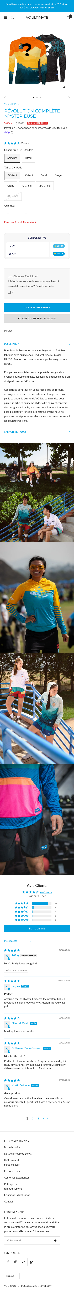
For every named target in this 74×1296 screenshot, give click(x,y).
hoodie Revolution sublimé (25, 350)
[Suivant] (68, 97)
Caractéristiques (15, 432)
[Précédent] (5, 97)
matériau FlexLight (33, 354)
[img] (12, 950)
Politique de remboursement (13, 1186)
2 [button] (33, 1118)
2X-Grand (44, 185)
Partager (8, 330)
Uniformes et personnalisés (12, 1162)
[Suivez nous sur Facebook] (8, 1262)
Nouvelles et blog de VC (18, 1153)
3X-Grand (12, 195)
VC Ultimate (11, 104)
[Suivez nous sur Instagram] (16, 1262)
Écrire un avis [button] (37, 928)
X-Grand (26, 185)
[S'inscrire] (55, 1240)
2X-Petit (12, 175)
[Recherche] (12, 17)
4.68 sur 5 (46, 892)
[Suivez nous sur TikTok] (23, 1262)
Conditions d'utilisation (17, 1194)
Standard (12, 157)
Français (10, 1275)
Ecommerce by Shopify (40, 1285)
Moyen (59, 175)
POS (23, 1285)
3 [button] (38, 1118)
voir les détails (47, 7)
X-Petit (29, 175)
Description (11, 344)
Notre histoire (12, 1147)
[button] (12, 143)
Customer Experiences (16, 1177)
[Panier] (68, 17)
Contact (8, 1201)
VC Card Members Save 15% (37, 318)
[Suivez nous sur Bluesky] (31, 1262)
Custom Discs (12, 1170)
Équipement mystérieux (17, 372)
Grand (10, 185)
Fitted (28, 157)
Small (44, 175)
